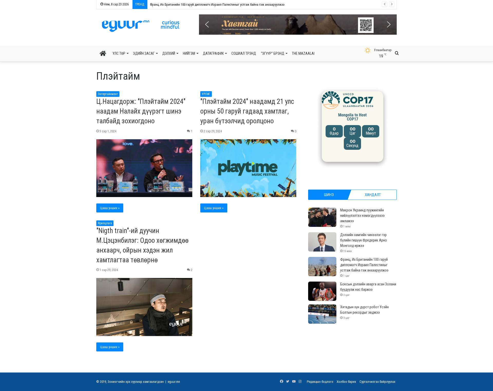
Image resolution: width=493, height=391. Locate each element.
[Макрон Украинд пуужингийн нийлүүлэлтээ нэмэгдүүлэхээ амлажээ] (322, 217)
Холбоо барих (346, 382)
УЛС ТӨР (118, 53)
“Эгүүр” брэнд (272, 53)
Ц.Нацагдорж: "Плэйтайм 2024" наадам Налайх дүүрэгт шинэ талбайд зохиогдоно (140, 111)
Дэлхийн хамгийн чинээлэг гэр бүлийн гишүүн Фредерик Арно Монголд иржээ (363, 240)
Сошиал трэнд (243, 53)
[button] (298, 24)
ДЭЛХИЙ (168, 53)
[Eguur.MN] (140, 26)
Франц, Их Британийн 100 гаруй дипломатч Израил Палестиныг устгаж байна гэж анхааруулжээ (217, 4)
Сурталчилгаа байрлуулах (377, 382)
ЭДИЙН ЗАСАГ (144, 53)
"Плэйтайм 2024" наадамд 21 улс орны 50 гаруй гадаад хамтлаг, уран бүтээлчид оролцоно (247, 111)
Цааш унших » (109, 208)
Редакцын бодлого (320, 382)
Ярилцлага (105, 223)
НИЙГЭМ (189, 53)
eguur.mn (174, 382)
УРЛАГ (206, 94)
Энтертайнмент (108, 94)
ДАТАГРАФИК (213, 53)
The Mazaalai (303, 53)
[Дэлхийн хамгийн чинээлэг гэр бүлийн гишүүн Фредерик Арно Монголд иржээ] (322, 242)
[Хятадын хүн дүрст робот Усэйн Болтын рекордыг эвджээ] (322, 314)
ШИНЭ (329, 194)
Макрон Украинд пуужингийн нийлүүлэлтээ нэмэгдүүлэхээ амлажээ (362, 215)
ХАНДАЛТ (373, 194)
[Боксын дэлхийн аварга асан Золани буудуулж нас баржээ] (322, 291)
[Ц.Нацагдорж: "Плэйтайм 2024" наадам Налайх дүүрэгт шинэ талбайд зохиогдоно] (144, 168)
